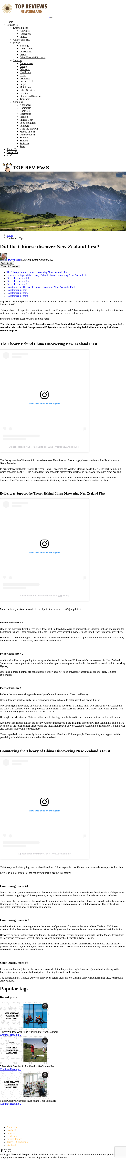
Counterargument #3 (18, 295)
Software (24, 137)
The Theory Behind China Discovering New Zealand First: (38, 272)
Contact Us (12, 152)
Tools (22, 146)
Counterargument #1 (18, 290)
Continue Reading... (10, 1034)
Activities (25, 30)
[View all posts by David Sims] (4, 259)
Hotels (23, 75)
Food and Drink (28, 122)
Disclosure (12, 1136)
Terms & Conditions (17, 1142)
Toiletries (24, 143)
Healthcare (25, 72)
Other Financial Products (32, 57)
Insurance (25, 78)
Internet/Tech (26, 81)
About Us (12, 149)
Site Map (11, 1145)
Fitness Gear (26, 119)
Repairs (24, 93)
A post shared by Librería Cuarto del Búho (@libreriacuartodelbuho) (44, 446)
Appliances (25, 104)
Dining (23, 66)
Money (17, 42)
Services (17, 60)
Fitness (23, 36)
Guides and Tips (21, 39)
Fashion (24, 116)
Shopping (18, 102)
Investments (26, 51)
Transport (25, 99)
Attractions (25, 33)
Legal (23, 84)
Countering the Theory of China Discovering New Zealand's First (41, 287)
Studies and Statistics (30, 96)
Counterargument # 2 (18, 293)
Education (25, 69)
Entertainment (20, 27)
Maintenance (26, 87)
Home (10, 21)
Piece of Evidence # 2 (18, 281)
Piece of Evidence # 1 (18, 278)
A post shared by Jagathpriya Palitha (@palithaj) (44, 595)
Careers (10, 1133)
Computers (25, 107)
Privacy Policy (14, 1139)
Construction (26, 63)
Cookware (25, 110)
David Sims (14, 259)
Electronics (25, 113)
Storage (24, 140)
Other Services (27, 90)
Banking (24, 45)
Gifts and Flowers (29, 128)
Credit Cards (26, 48)
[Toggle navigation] (51, 17)
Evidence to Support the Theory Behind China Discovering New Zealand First (48, 275)
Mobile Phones (27, 131)
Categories (12, 24)
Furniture (24, 125)
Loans (23, 54)
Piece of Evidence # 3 (18, 284)
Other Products (27, 134)
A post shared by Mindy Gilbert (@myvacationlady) (44, 853)
